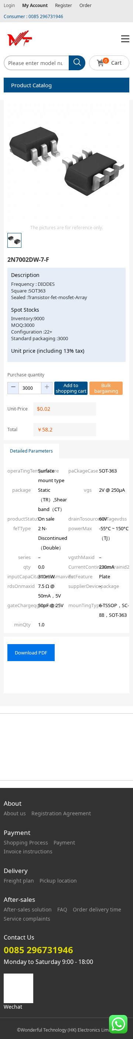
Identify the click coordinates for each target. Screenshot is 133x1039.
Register (63, 5)
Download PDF (31, 652)
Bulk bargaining (106, 388)
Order (85, 5)
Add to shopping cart (71, 388)
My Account (35, 5)
